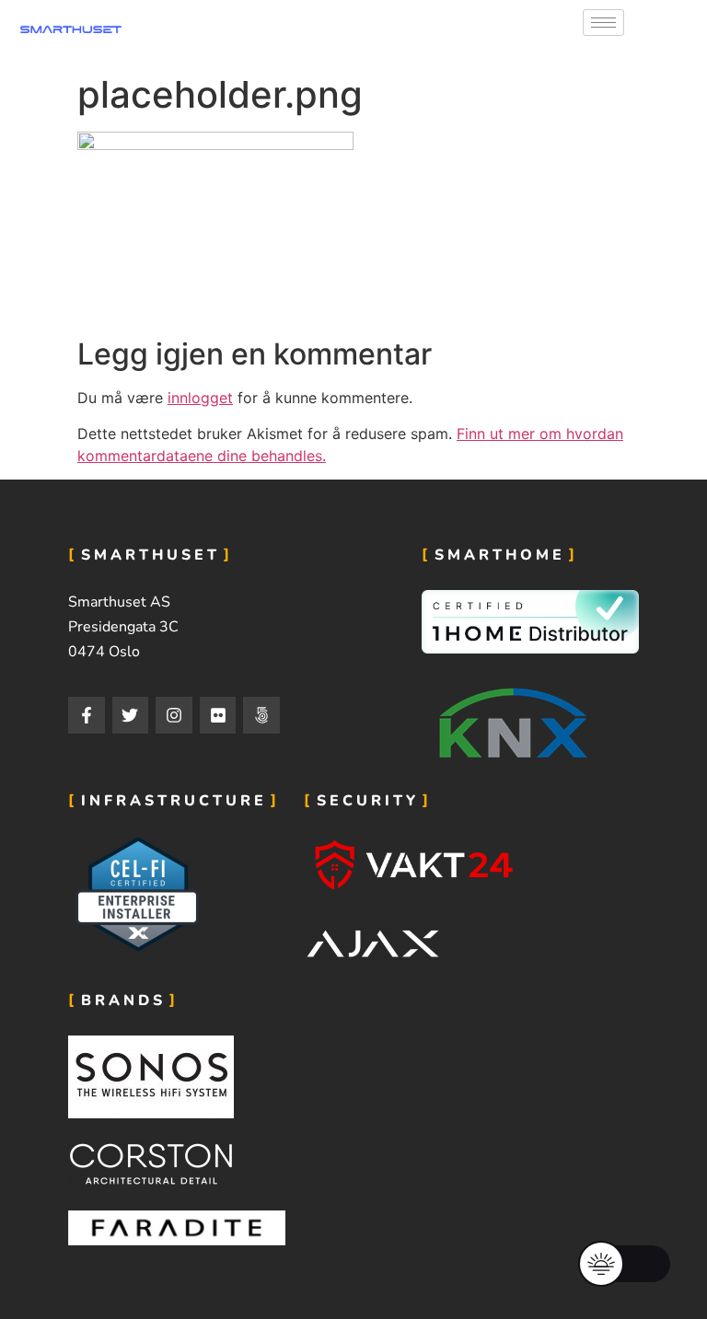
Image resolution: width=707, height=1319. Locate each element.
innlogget (200, 397)
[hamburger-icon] (603, 22)
